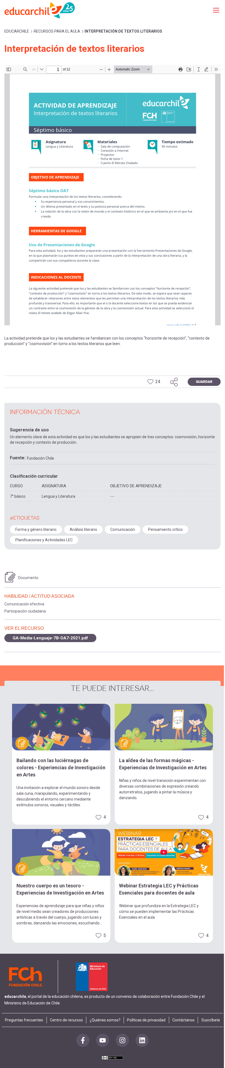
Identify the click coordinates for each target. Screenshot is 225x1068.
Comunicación (122, 529)
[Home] (40, 10)
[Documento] (10, 577)
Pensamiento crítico (165, 529)
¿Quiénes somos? (105, 1020)
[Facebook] (82, 1040)
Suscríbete (210, 1020)
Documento (28, 578)
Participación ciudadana (25, 611)
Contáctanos (183, 1020)
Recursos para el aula (57, 31)
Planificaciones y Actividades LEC (44, 540)
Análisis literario (83, 529)
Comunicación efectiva (24, 604)
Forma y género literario (36, 529)
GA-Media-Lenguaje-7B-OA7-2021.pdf (50, 638)
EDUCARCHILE (16, 31)
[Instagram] (122, 1040)
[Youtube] (102, 1040)
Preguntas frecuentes (24, 1020)
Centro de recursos (66, 1020)
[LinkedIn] (142, 1040)
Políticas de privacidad (146, 1020)
